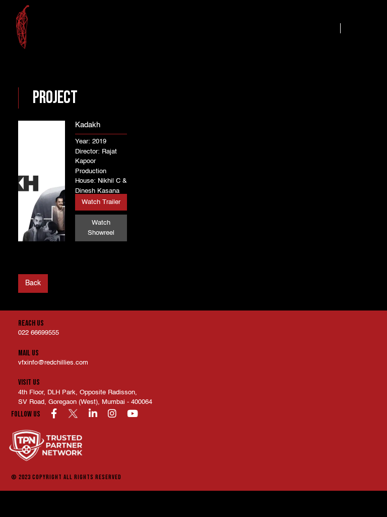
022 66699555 (38, 333)
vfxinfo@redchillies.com (53, 362)
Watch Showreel (101, 228)
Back (33, 283)
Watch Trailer (101, 202)
